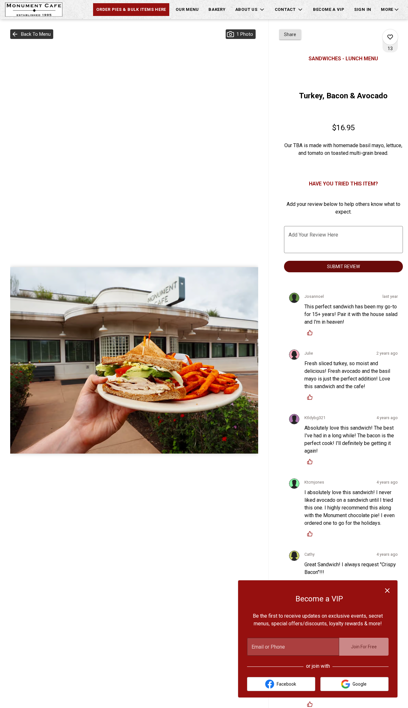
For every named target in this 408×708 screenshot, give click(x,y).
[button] (250, 9)
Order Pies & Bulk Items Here (131, 9)
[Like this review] (311, 332)
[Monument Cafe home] (33, 10)
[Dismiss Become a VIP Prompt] (387, 590)
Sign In (362, 9)
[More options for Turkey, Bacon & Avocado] (390, 37)
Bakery (217, 9)
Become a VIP (329, 9)
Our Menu (187, 9)
